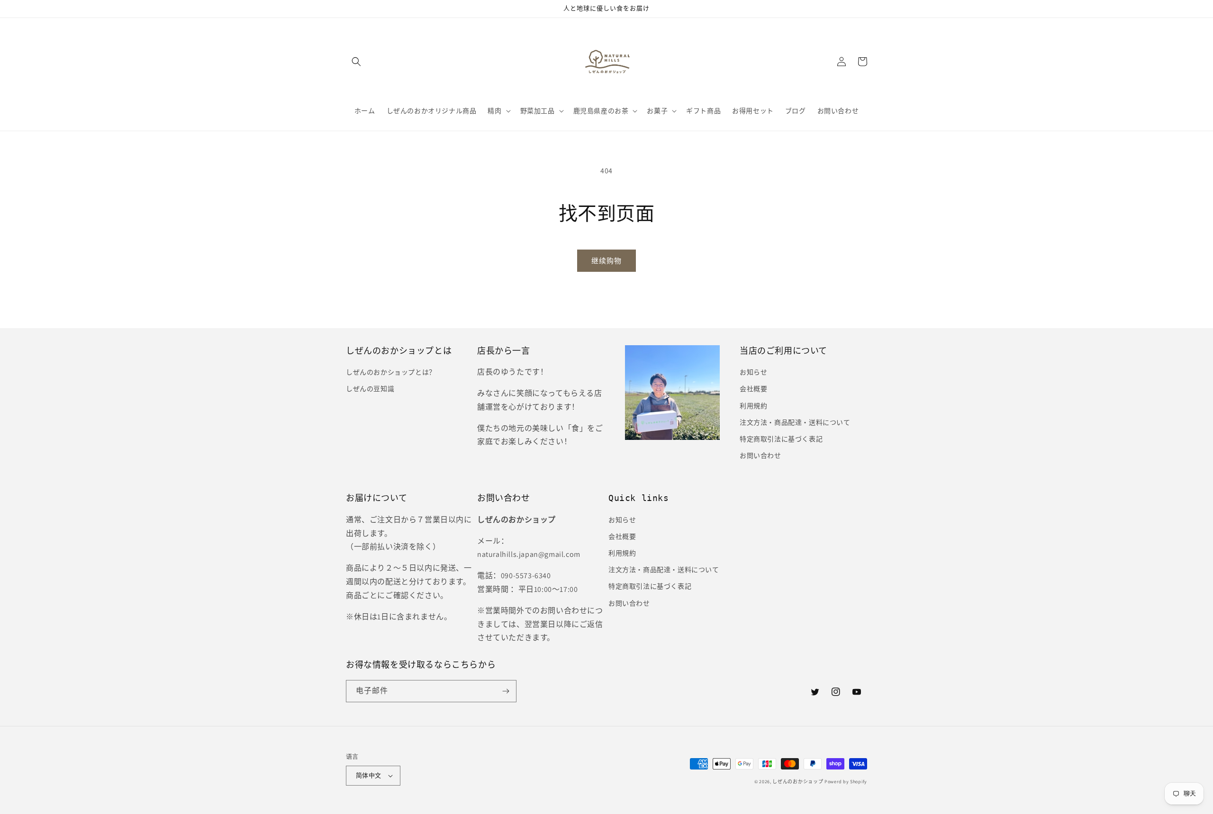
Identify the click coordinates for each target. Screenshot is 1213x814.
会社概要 (753, 389)
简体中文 (368, 775)
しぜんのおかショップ (797, 781)
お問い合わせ (760, 455)
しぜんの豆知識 (370, 389)
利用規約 (753, 406)
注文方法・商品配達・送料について (795, 422)
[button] (356, 61)
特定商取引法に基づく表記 (781, 439)
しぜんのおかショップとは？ (391, 372)
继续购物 (606, 260)
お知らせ (753, 372)
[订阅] (505, 691)
